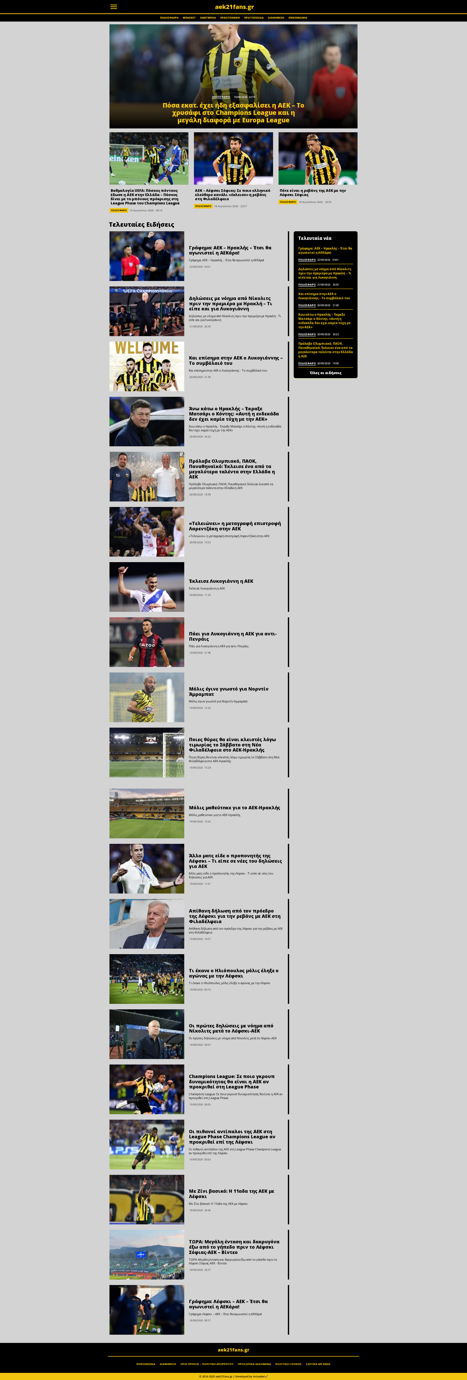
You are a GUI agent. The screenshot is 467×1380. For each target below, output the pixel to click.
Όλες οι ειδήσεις (326, 373)
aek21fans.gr (233, 1350)
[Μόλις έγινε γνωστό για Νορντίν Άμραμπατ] (146, 697)
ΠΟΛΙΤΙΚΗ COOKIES (288, 1364)
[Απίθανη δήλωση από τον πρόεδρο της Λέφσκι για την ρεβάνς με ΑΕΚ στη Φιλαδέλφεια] (146, 924)
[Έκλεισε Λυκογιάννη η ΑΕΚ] (146, 587)
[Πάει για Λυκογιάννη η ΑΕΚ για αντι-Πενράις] (146, 642)
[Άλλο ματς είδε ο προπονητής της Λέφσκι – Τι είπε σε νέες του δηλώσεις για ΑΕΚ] (146, 869)
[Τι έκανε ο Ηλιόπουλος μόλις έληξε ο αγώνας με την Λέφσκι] (146, 979)
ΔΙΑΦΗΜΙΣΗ (276, 17)
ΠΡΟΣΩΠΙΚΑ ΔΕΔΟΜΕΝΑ (254, 1364)
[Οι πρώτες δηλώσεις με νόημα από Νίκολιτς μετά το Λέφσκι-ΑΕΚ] (146, 1034)
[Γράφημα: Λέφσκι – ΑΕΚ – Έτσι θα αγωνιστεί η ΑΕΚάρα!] (146, 1310)
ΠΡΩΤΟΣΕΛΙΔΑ (254, 17)
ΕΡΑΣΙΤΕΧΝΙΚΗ (230, 17)
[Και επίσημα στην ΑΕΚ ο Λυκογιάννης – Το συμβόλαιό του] (146, 366)
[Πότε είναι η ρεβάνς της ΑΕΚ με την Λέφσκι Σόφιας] (318, 158)
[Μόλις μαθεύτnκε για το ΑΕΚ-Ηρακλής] (146, 813)
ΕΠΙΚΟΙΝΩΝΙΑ (298, 17)
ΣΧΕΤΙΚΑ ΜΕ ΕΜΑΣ (318, 1364)
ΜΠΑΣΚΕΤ (189, 17)
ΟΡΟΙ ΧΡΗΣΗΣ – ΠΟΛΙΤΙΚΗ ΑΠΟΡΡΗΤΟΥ (207, 1364)
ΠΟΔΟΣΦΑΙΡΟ (169, 17)
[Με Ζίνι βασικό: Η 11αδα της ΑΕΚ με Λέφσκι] (146, 1200)
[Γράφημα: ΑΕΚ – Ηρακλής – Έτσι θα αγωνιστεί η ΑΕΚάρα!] (146, 256)
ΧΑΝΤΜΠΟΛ (208, 17)
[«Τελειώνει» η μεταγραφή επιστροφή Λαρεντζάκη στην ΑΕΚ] (146, 532)
